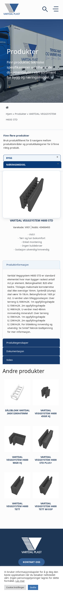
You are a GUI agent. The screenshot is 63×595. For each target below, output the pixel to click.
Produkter (20, 113)
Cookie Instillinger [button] (15, 587)
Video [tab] (9, 359)
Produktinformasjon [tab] (17, 264)
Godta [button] (33, 587)
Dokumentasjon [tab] (15, 351)
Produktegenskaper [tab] (17, 342)
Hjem (9, 113)
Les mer (20, 580)
